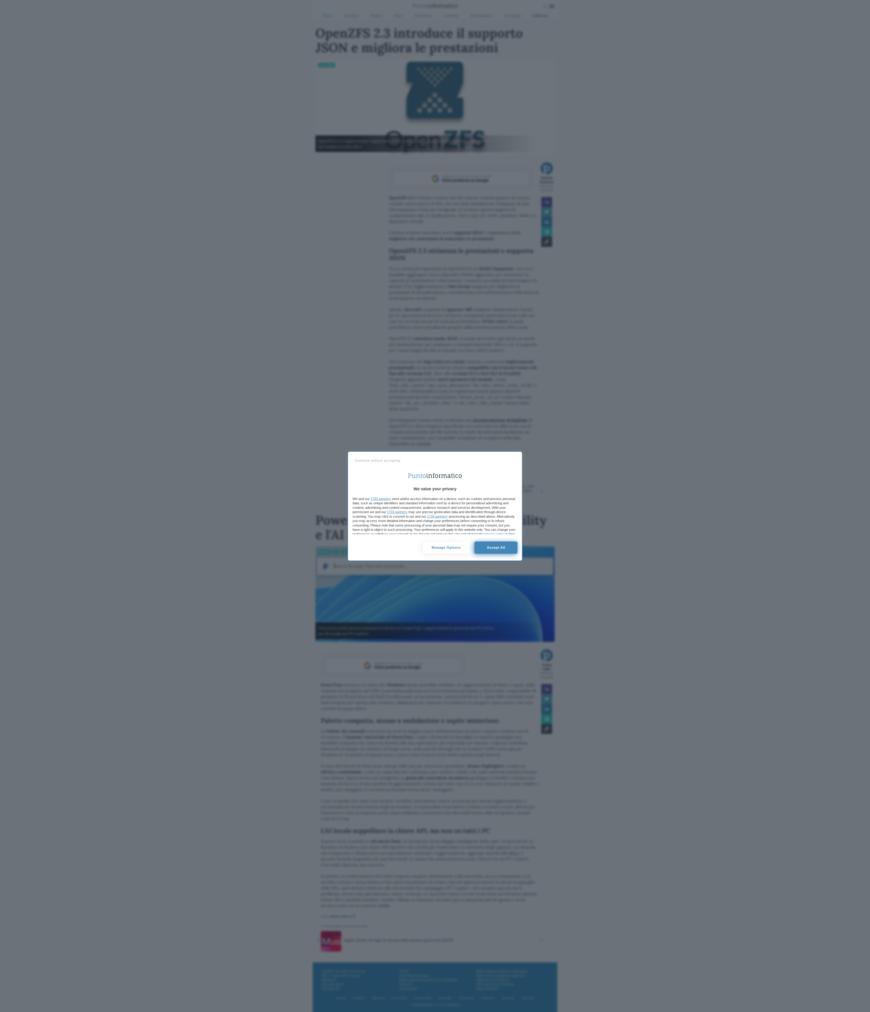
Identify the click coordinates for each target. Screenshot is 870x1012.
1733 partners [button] (380, 499)
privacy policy (494, 534)
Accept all (496, 547)
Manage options (446, 547)
